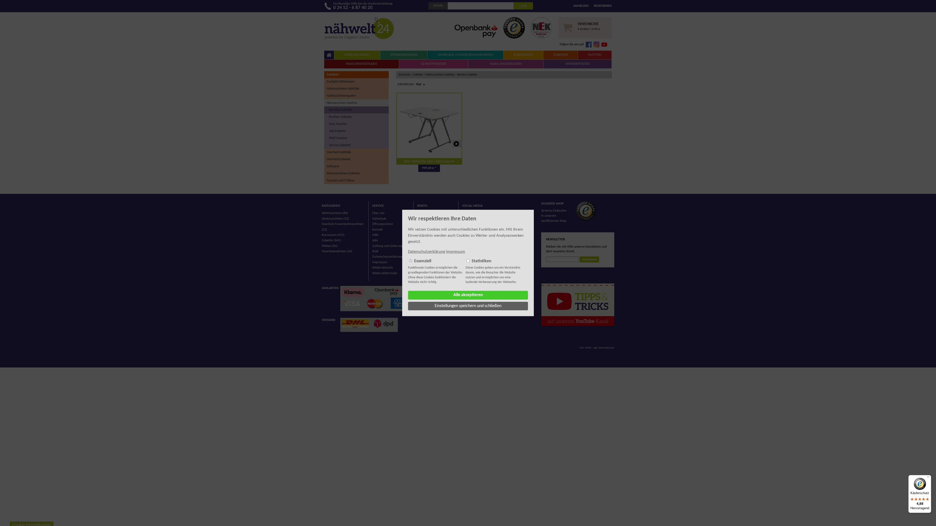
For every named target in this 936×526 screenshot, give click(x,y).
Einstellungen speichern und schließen (468, 306)
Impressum (455, 252)
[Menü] (928, 478)
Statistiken (481, 261)
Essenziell (422, 261)
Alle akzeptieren (468, 295)
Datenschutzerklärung (426, 252)
